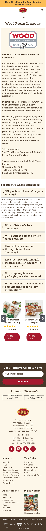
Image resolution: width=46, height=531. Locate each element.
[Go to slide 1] (3, 318)
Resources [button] (7, 497)
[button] (31, 502)
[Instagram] (19, 449)
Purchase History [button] (31, 467)
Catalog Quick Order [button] (33, 475)
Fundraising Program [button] (11, 478)
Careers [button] (5, 505)
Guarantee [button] (6, 510)
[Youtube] (33, 449)
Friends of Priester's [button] (10, 503)
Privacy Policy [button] (8, 483)
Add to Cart (10, 337)
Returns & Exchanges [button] (11, 473)
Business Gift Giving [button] (11, 475)
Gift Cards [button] (28, 465)
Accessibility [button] (7, 480)
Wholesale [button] (6, 508)
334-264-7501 (16, 167)
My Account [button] (29, 462)
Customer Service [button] (10, 470)
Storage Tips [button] (7, 500)
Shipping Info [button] (30, 470)
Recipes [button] (5, 495)
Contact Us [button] (29, 473)
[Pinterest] (26, 449)
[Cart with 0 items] (39, 10)
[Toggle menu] (5, 10)
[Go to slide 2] (42, 318)
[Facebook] (11, 449)
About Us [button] (6, 462)
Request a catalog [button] (32, 513)
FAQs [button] (4, 465)
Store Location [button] (8, 467)
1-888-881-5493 (19, 170)
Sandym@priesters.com (21, 173)
